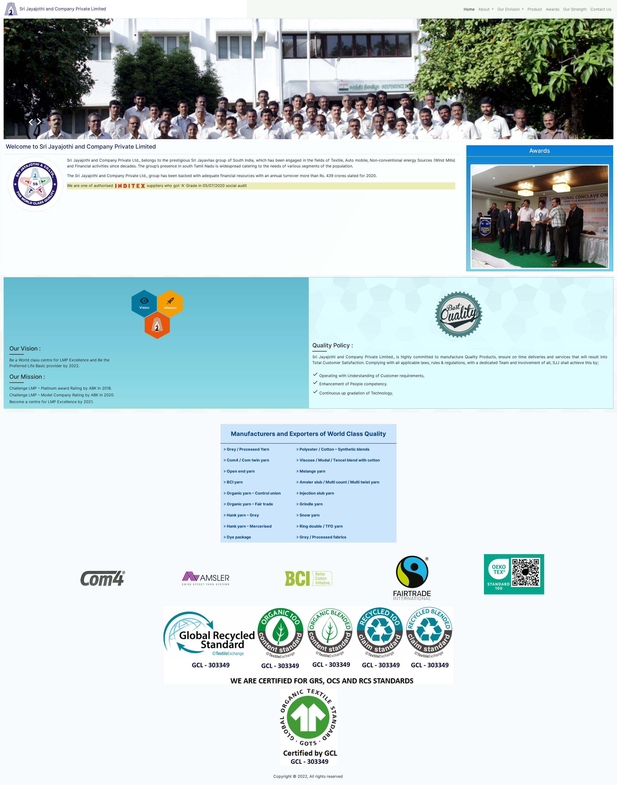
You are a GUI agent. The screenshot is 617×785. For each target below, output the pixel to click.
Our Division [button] (509, 9)
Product (535, 9)
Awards (552, 9)
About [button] (484, 9)
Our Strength (575, 9)
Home (469, 9)
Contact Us (600, 9)
